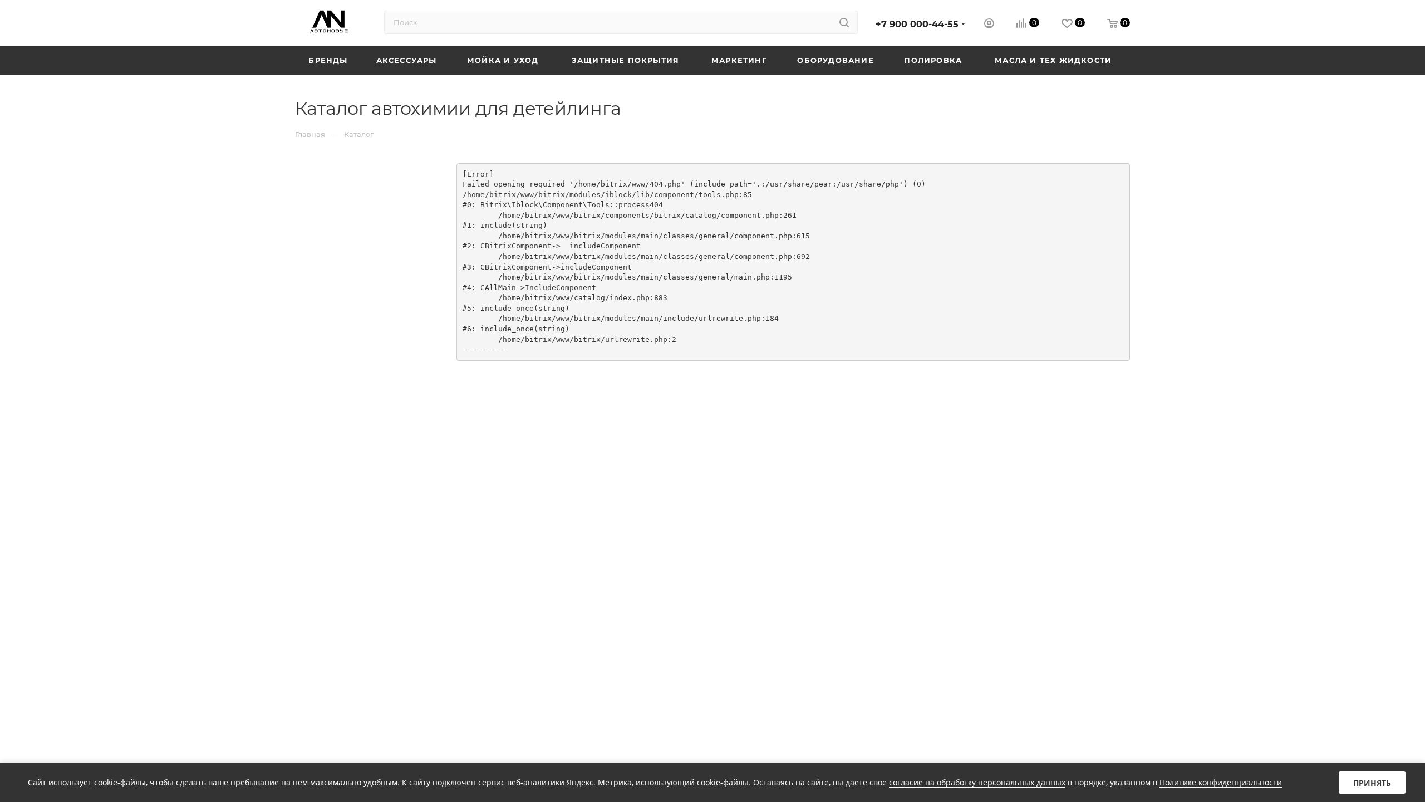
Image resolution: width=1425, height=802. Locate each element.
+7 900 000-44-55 (917, 24)
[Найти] (844, 22)
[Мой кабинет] (989, 25)
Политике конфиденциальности (1220, 782)
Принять (1372, 782)
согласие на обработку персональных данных (977, 782)
